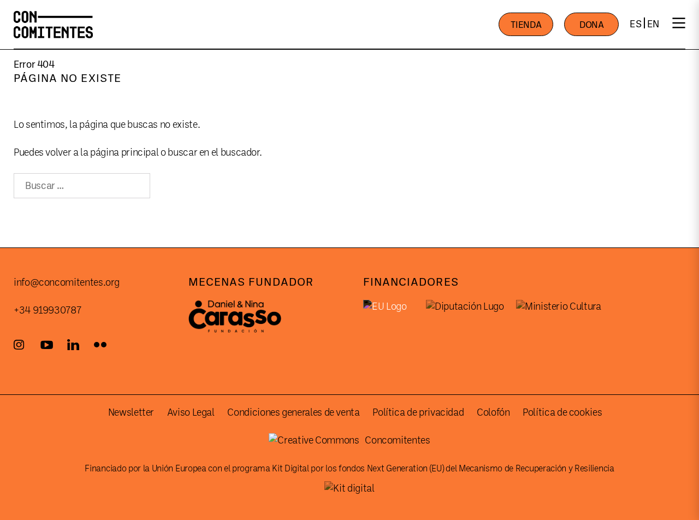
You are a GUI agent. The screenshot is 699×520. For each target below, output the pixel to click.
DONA (591, 25)
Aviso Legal (191, 412)
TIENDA (526, 25)
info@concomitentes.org (67, 282)
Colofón (493, 412)
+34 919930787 (47, 310)
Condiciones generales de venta (293, 412)
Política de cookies (562, 412)
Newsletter (131, 412)
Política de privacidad (418, 412)
